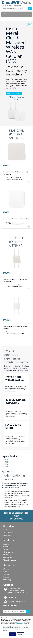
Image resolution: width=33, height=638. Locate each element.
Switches (6, 547)
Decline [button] (20, 634)
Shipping (6, 574)
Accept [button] (12, 634)
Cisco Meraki (7, 557)
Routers (6, 544)
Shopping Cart (8, 532)
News (5, 572)
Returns (6, 577)
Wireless (6, 549)
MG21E (6, 462)
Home (5, 530)
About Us (6, 569)
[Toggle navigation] (4, 14)
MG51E (6, 466)
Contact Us (7, 535)
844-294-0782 (12, 598)
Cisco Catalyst (8, 552)
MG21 (6, 460)
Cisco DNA (7, 555)
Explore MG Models (14, 93)
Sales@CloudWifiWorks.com (17, 602)
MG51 (6, 464)
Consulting (7, 580)
